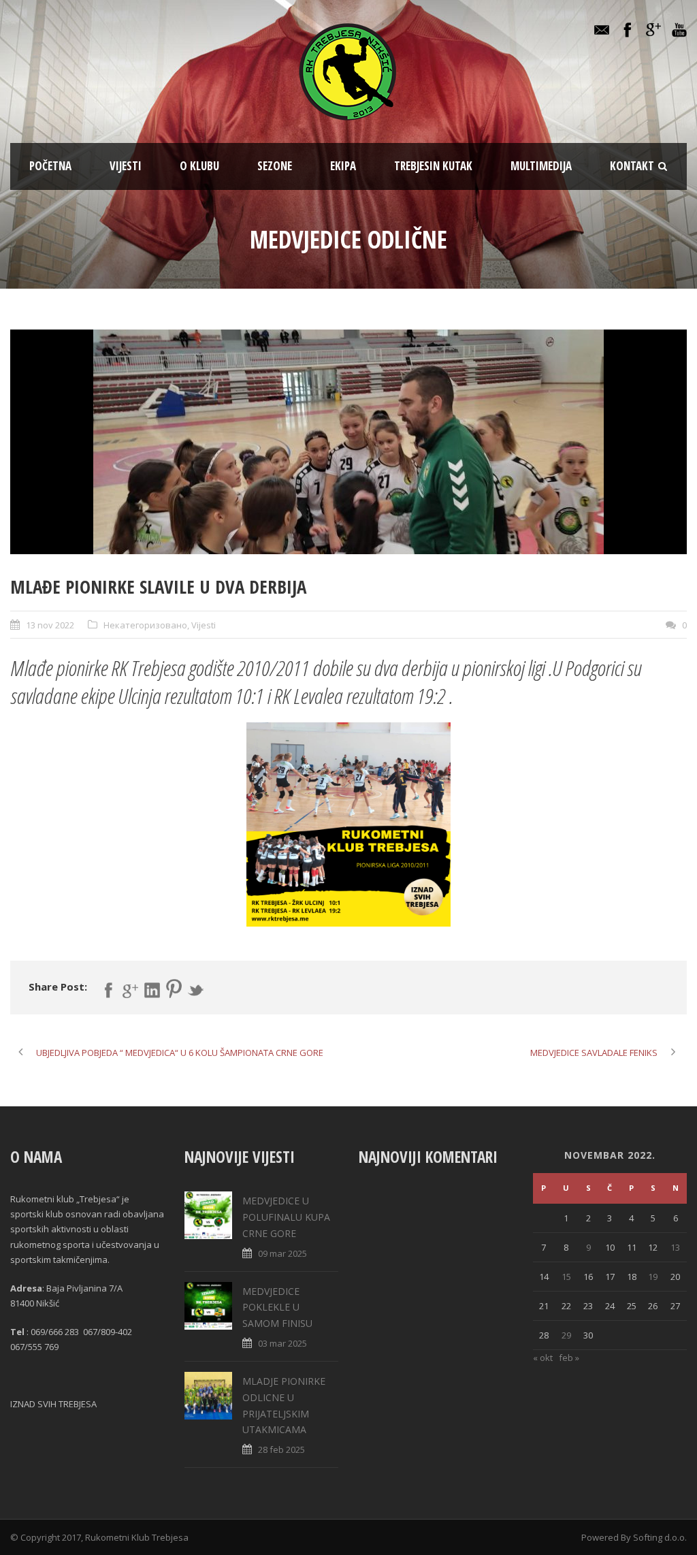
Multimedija (541, 166)
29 (566, 1335)
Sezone (274, 166)
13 (675, 1247)
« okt (543, 1357)
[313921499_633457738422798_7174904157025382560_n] (348, 442)
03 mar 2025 (282, 1343)
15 (566, 1276)
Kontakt (632, 166)
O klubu (199, 166)
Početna (50, 166)
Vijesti (126, 166)
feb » (569, 1357)
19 (653, 1276)
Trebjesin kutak (433, 166)
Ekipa (343, 166)
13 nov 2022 (50, 625)
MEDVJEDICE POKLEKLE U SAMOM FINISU (277, 1307)
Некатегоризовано (145, 625)
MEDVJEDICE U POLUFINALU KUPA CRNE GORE (286, 1217)
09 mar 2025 (282, 1253)
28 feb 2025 (281, 1449)
